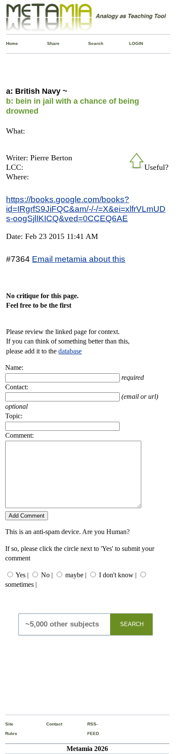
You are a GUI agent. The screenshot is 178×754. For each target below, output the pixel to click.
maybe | (75, 575)
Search (90, 43)
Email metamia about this (78, 259)
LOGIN (131, 43)
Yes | (22, 575)
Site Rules (7, 729)
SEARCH (131, 624)
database (70, 351)
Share (49, 43)
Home (8, 43)
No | (47, 575)
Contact (48, 724)
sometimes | (21, 584)
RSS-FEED (89, 729)
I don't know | (118, 575)
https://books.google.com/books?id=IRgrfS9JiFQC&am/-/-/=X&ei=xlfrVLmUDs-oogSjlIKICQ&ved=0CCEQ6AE (85, 208)
